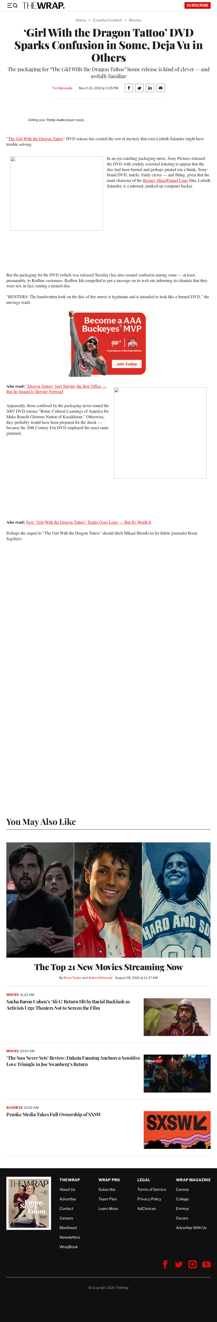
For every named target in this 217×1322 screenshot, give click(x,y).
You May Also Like (41, 821)
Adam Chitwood (100, 978)
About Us (67, 1189)
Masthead (68, 1227)
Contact (66, 1208)
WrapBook (69, 1246)
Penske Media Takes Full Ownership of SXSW (53, 1114)
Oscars (182, 1218)
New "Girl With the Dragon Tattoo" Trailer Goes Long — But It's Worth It (88, 522)
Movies (135, 20)
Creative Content (107, 20)
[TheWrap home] (43, 5)
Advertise (68, 1199)
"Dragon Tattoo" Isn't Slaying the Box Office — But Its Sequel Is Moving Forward (56, 388)
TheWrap (70, 1180)
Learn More (108, 1208)
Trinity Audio (55, 120)
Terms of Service (151, 1189)
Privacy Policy (149, 1199)
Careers (66, 1218)
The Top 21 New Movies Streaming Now (108, 966)
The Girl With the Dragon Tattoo (35, 138)
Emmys (182, 1208)
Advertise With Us (191, 1227)
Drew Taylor (73, 978)
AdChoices (146, 1208)
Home (81, 20)
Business (14, 1108)
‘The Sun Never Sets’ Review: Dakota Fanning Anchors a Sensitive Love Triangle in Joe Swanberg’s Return (73, 1061)
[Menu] (12, 5)
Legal (144, 1180)
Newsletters (70, 1237)
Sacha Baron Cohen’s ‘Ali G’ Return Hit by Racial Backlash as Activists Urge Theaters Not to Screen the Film (68, 1004)
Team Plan (107, 1199)
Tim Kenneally (62, 88)
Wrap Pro (109, 1180)
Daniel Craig (178, 180)
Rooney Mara (154, 180)
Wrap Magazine (193, 1180)
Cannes (182, 1189)
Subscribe (198, 5)
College (182, 1199)
